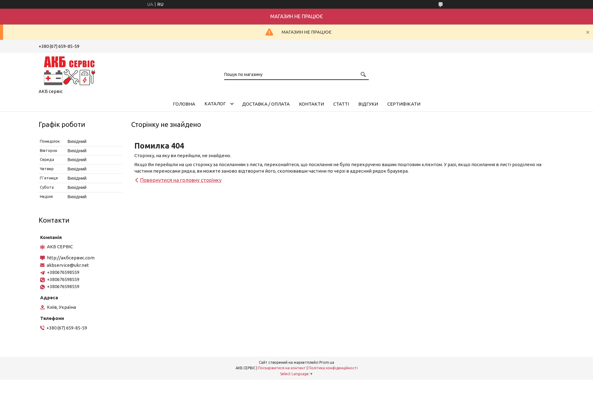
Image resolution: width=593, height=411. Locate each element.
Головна (184, 104)
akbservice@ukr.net (68, 265)
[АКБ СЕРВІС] (69, 69)
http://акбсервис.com (71, 257)
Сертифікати (403, 104)
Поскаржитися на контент (282, 368)
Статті (341, 104)
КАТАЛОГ (215, 103)
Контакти (311, 104)
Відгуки (368, 104)
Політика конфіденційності (333, 368)
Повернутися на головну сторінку (180, 180)
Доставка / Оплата (266, 104)
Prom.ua (326, 362)
